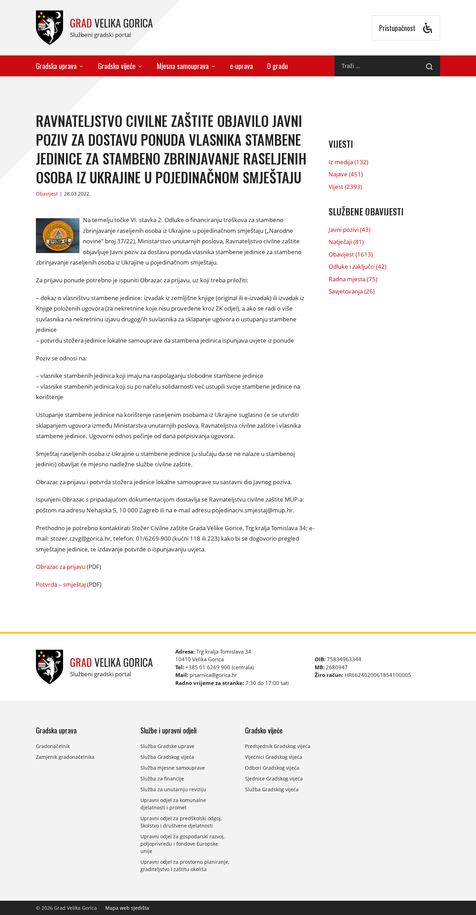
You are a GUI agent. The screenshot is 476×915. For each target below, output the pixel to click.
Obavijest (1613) (351, 254)
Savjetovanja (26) (352, 291)
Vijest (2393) (345, 187)
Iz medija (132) (348, 162)
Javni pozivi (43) (349, 230)
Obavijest (47, 193)
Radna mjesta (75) (353, 279)
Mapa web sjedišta (127, 908)
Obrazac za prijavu (60, 567)
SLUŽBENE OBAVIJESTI (366, 211)
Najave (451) (346, 174)
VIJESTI (341, 143)
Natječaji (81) (346, 242)
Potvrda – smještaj (61, 584)
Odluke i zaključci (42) (357, 266)
